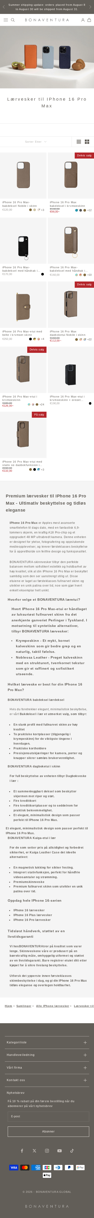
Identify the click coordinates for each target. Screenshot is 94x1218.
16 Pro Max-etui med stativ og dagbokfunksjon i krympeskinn (22, 463)
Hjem (8, 1005)
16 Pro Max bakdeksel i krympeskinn (67, 204)
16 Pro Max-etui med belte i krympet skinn (22, 333)
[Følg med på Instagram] (47, 1150)
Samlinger (24, 1005)
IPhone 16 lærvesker (29, 910)
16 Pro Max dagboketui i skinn (68, 333)
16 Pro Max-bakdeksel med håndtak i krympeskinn (67, 269)
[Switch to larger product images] (79, 142)
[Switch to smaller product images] (87, 142)
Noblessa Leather (31, 657)
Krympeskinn (27, 641)
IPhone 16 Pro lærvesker (32, 920)
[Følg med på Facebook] (22, 1150)
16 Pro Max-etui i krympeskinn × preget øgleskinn (67, 398)
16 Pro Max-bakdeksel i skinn (19, 204)
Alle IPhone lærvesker (52, 1005)
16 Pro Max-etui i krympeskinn (19, 398)
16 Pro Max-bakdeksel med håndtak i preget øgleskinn (20, 269)
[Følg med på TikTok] (72, 1150)
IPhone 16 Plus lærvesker (32, 915)
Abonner (48, 1131)
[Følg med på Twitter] (34, 1150)
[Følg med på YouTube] (59, 1150)
